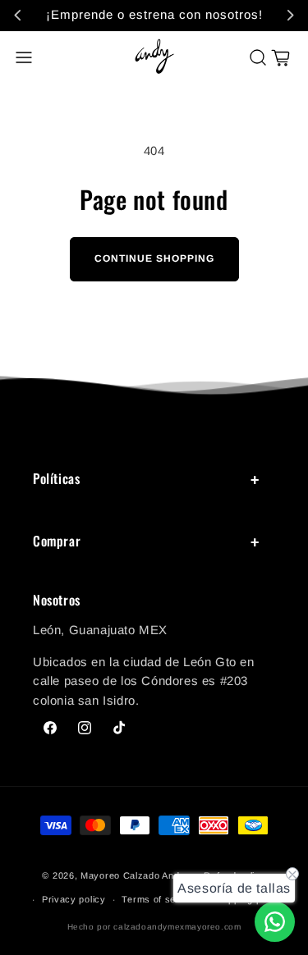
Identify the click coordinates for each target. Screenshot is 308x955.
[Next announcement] (290, 15)
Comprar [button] (56, 541)
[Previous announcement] (18, 15)
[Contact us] (275, 922)
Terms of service (160, 899)
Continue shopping (154, 258)
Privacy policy (74, 899)
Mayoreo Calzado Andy (132, 875)
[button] (23, 57)
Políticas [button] (56, 478)
